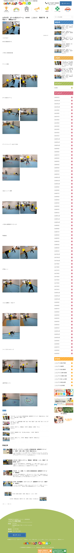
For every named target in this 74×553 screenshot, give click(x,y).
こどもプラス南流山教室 (60, 382)
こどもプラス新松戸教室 (60, 363)
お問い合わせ (66, 3)
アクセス (46, 539)
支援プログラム (19, 539)
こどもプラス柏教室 (59, 366)
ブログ (30, 539)
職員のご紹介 (34, 539)
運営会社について (61, 539)
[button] (72, 17)
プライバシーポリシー (53, 539)
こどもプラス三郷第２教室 (60, 375)
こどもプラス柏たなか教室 (60, 379)
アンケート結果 (40, 539)
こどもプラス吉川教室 (59, 385)
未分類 (5, 410)
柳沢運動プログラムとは (12, 539)
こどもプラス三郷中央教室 (60, 372)
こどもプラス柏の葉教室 (60, 369)
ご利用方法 (26, 539)
